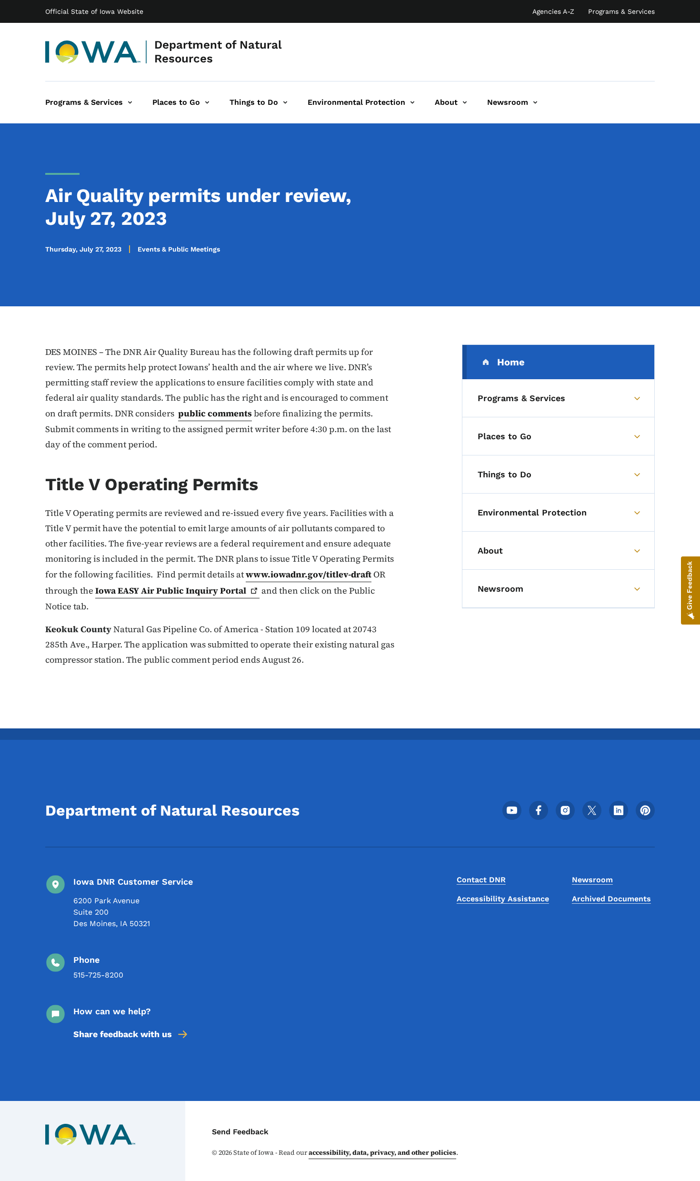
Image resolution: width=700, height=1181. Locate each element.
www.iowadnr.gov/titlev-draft (308, 574)
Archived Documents (611, 898)
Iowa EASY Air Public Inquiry (170, 590)
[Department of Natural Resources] (93, 51)
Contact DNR (481, 879)
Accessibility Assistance (503, 898)
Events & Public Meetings (179, 249)
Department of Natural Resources (218, 51)
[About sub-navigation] (465, 102)
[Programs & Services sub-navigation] (130, 102)
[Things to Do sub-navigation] (285, 102)
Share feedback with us (122, 1034)
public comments (215, 413)
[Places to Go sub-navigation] (207, 102)
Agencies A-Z (553, 11)
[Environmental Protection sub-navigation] (412, 102)
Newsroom (592, 879)
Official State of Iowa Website (94, 11)
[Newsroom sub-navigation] (535, 102)
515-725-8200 (98, 974)
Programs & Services (621, 11)
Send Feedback (240, 1131)
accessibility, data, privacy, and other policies (382, 1152)
